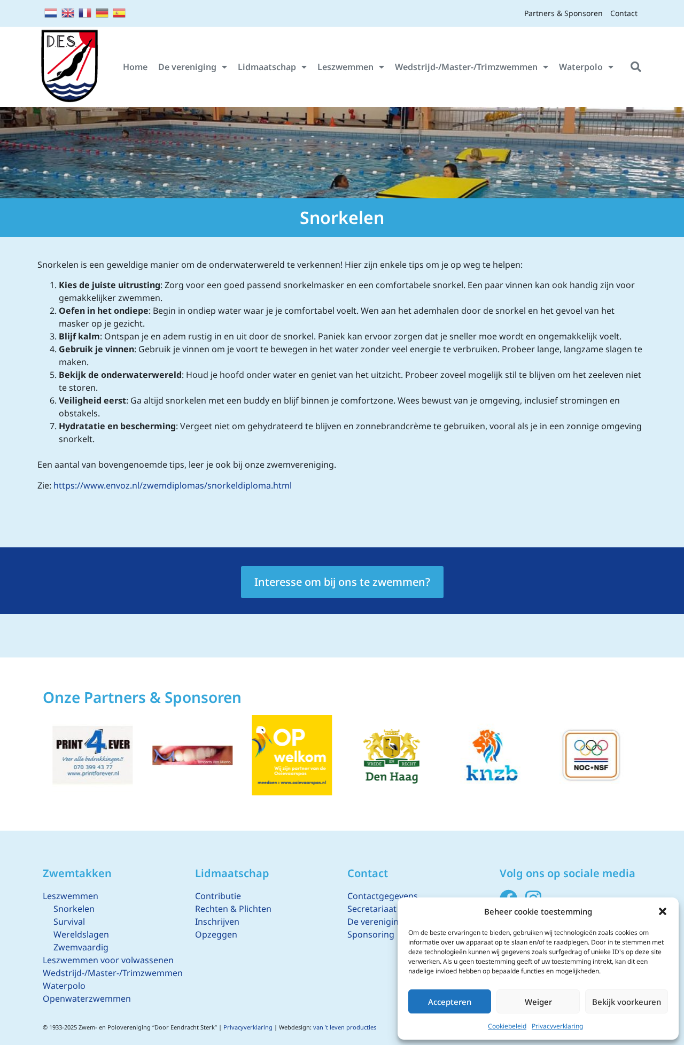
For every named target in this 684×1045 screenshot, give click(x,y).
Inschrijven (217, 921)
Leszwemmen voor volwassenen (108, 960)
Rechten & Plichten (233, 909)
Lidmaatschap (267, 67)
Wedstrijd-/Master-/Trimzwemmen (466, 67)
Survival (69, 921)
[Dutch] (51, 12)
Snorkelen (74, 909)
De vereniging (187, 67)
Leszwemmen (345, 67)
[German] (103, 12)
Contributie (218, 896)
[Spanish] (120, 12)
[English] (68, 12)
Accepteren (449, 1001)
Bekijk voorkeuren (626, 1001)
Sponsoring (370, 934)
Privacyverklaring (557, 1026)
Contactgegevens (382, 896)
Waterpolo (581, 67)
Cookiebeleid (507, 1026)
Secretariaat (372, 909)
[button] (662, 911)
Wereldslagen (81, 934)
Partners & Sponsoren (563, 13)
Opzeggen (216, 934)
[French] (85, 12)
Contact (624, 13)
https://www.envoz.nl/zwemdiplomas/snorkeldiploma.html (172, 485)
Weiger (538, 1001)
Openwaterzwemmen (87, 998)
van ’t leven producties (344, 1027)
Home (135, 67)
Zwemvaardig (80, 947)
